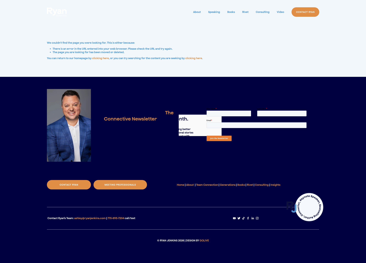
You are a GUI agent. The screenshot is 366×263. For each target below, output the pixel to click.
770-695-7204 (116, 218)
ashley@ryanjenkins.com (90, 218)
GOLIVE (204, 240)
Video (280, 11)
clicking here (100, 58)
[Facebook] (248, 218)
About (197, 11)
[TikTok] (243, 218)
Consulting (262, 11)
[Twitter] (238, 218)
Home (180, 184)
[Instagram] (257, 218)
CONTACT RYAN (305, 12)
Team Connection (207, 184)
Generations (227, 184)
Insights (275, 184)
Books (231, 11)
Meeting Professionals (120, 184)
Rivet (245, 11)
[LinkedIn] (252, 218)
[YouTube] (234, 218)
